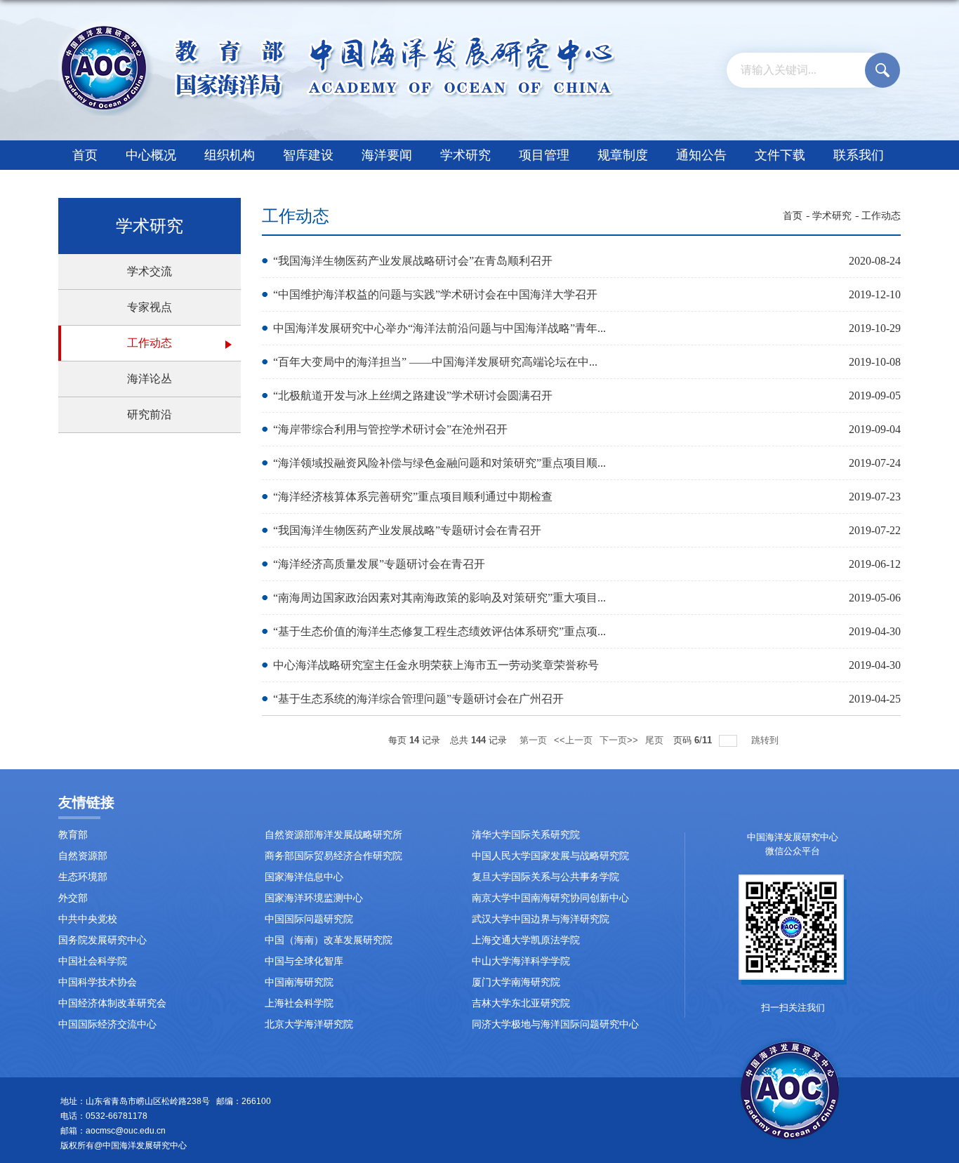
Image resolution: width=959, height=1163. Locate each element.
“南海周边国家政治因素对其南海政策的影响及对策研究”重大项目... (439, 598)
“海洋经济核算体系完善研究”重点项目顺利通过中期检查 (413, 497)
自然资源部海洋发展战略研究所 (333, 835)
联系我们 (858, 155)
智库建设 (308, 155)
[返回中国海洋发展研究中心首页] (336, 25)
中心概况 (151, 155)
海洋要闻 (387, 155)
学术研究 (465, 155)
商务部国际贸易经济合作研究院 (333, 856)
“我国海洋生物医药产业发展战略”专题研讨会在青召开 (407, 530)
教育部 (73, 835)
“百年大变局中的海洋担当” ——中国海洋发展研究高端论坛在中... (435, 362)
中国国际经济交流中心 (107, 1024)
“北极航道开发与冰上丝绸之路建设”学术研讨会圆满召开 (413, 395)
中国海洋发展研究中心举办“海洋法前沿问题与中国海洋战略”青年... (439, 328)
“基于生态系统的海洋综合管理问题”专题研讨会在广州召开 (418, 699)
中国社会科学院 (92, 961)
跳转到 (766, 740)
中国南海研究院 (299, 982)
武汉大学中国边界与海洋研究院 (540, 919)
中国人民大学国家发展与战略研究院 (550, 856)
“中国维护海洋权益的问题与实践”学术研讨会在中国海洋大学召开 (435, 294)
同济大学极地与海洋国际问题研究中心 (555, 1024)
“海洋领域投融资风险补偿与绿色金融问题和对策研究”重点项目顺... (439, 463)
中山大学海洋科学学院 (521, 961)
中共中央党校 (87, 919)
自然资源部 (82, 856)
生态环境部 (82, 877)
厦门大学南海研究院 (516, 982)
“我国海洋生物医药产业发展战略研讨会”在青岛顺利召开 (413, 261)
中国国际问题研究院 (309, 919)
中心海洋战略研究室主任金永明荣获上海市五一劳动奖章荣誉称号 (436, 665)
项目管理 (544, 155)
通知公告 (701, 155)
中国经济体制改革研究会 (112, 1003)
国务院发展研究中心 (102, 940)
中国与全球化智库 (304, 961)
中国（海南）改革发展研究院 (328, 940)
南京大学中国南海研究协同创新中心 (550, 898)
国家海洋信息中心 (304, 877)
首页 (85, 155)
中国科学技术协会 (97, 982)
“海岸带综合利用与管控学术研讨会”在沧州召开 (390, 429)
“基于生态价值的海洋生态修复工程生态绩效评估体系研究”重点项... (439, 631)
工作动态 (881, 216)
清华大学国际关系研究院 (526, 835)
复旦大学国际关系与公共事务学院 (545, 877)
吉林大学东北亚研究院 (521, 1003)
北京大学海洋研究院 (309, 1024)
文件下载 (780, 155)
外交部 (73, 898)
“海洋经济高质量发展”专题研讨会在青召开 (379, 564)
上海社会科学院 (299, 1003)
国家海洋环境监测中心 (314, 898)
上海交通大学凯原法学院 (526, 940)
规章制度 (622, 155)
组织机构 (229, 155)
